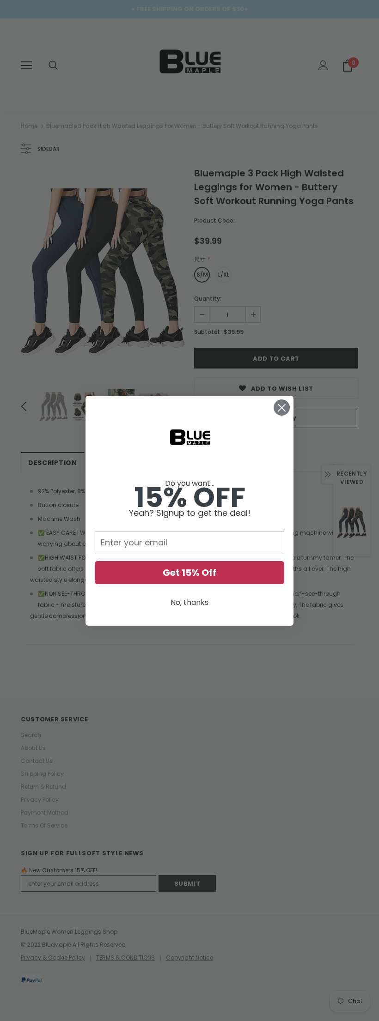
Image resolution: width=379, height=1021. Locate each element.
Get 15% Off (189, 572)
